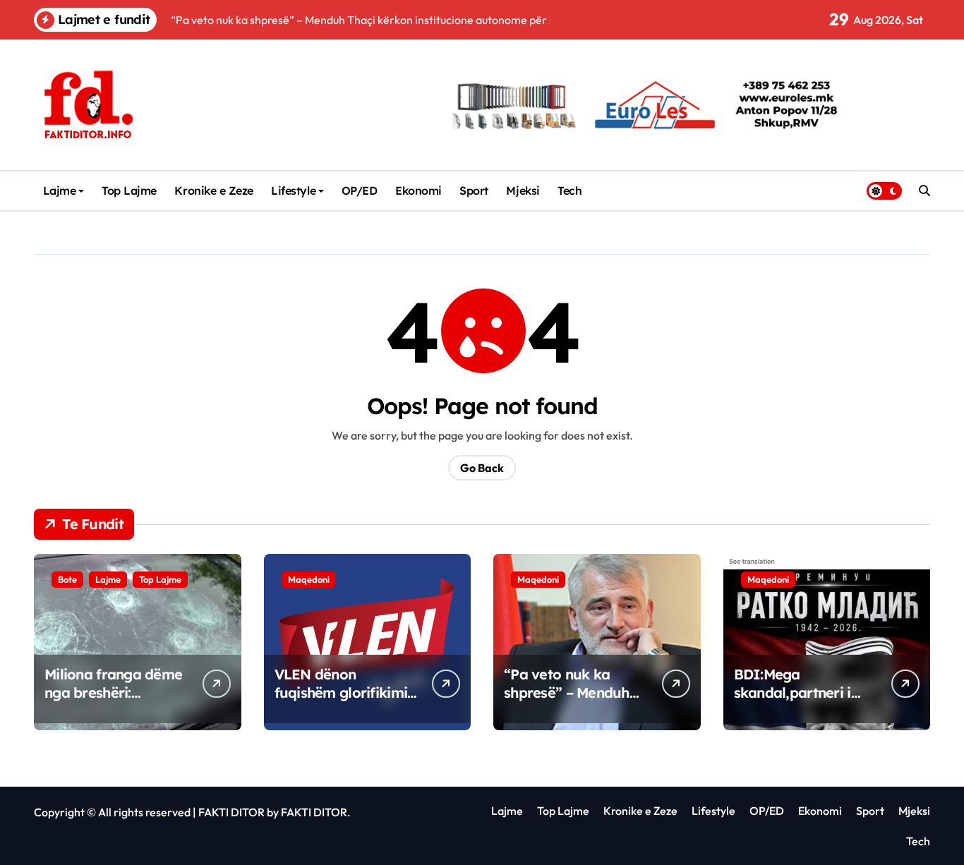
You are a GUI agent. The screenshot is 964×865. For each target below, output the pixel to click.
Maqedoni (309, 579)
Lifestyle (293, 190)
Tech (570, 190)
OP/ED (360, 190)
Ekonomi (418, 190)
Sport (473, 190)
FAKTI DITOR (231, 812)
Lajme (59, 190)
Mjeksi (522, 190)
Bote (67, 579)
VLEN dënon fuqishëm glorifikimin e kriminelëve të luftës (345, 701)
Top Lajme (129, 190)
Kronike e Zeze (213, 190)
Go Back (482, 468)
